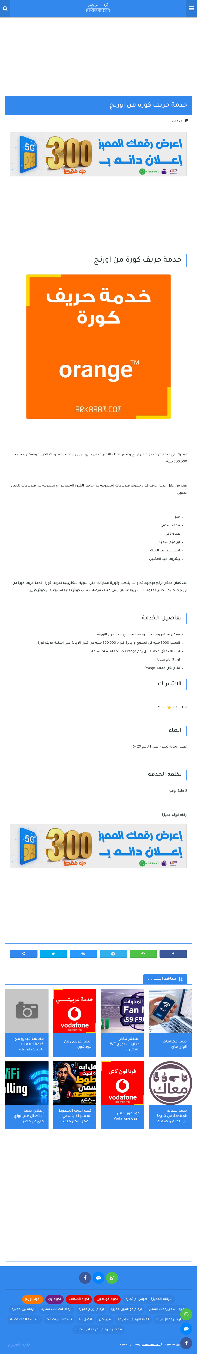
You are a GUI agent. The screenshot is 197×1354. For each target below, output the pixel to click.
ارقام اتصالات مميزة (56, 1309)
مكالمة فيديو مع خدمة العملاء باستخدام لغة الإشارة (29, 1045)
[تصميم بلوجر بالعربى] (19, 1344)
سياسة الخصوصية (25, 1319)
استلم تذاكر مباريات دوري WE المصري (125, 1044)
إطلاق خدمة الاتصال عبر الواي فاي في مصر (29, 1116)
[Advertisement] (98, 55)
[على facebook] (85, 1278)
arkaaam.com (151, 1344)
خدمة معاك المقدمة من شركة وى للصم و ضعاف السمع (171, 1116)
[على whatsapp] (112, 1278)
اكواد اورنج (32, 1299)
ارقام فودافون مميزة (126, 1309)
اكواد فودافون (107, 1299)
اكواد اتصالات (79, 1299)
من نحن (105, 1319)
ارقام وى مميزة (23, 1309)
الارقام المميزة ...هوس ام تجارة (149, 1299)
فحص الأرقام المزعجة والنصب (98, 1329)
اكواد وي (54, 1299)
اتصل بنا (85, 1319)
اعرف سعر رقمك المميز (167, 1309)
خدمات (177, 121)
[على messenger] (98, 1278)
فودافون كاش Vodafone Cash (127, 1116)
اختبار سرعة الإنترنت (171, 1319)
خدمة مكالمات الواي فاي (175, 1044)
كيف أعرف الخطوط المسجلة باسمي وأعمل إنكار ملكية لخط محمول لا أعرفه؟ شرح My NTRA (75, 1116)
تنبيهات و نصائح (59, 1319)
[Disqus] (98, 1204)
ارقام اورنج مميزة (174, 815)
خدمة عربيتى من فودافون (78, 1044)
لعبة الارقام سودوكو (133, 1319)
